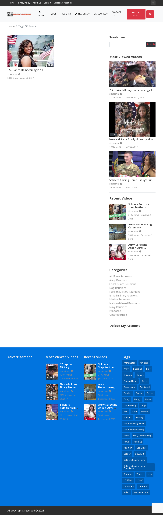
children (128, 374)
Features (83, 13)
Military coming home (134, 423)
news (126, 441)
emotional (145, 387)
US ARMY (128, 480)
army (126, 368)
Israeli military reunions (123, 295)
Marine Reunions (119, 299)
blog (148, 368)
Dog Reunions (117, 288)
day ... (144, 381)
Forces (150, 393)
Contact (47, 2)
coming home (130, 381)
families (127, 393)
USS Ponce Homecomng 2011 (25, 70)
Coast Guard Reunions (122, 284)
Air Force (144, 362)
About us (37, 2)
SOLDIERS (140, 453)
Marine (144, 411)
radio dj (138, 441)
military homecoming (134, 429)
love (134, 411)
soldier (127, 453)
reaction (128, 447)
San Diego (142, 447)
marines (128, 417)
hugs (143, 405)
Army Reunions (118, 280)
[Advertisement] (24, 411)
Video (126, 492)
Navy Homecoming (142, 435)
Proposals (115, 311)
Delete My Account (62, 2)
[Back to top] (9, 496)
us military (129, 486)
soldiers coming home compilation (134, 467)
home (148, 399)
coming (140, 374)
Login (54, 13)
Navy (126, 435)
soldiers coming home (134, 459)
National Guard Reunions (124, 303)
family (139, 393)
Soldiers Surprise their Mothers (138, 206)
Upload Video (136, 14)
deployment (129, 387)
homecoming (130, 405)
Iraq (126, 411)
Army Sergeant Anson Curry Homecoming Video (140, 248)
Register (66, 13)
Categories (100, 13)
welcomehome (141, 492)
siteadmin (114, 93)
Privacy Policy (23, 2)
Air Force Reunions (120, 276)
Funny (127, 399)
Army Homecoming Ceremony (140, 226)
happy (137, 399)
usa (150, 474)
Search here (117, 37)
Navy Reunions (118, 307)
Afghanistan (129, 362)
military (139, 417)
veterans (142, 486)
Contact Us (116, 14)
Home (11, 2)
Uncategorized (118, 314)
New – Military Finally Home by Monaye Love (69, 389)
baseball (137, 368)
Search (151, 44)
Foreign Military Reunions (124, 291)
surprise (128, 474)
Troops (140, 474)
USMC (140, 480)
